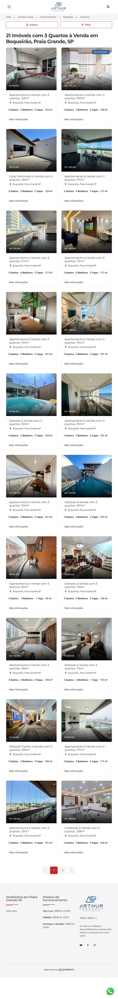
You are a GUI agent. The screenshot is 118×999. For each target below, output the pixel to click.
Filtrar (88, 25)
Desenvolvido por (51, 970)
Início (8, 17)
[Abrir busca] (108, 7)
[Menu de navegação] (10, 7)
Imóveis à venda (25, 17)
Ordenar (34, 25)
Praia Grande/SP (48, 17)
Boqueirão (68, 17)
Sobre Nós (11, 911)
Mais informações (18, 119)
